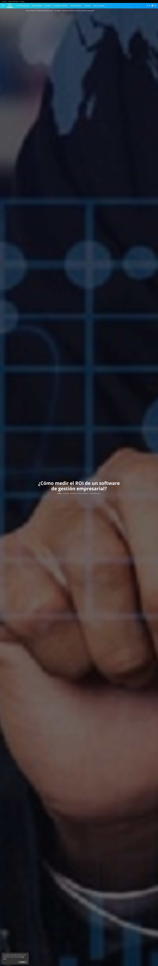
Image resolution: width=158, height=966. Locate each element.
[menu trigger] (4, 5)
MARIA (59, 493)
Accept (22, 962)
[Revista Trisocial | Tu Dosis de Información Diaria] (10, 5)
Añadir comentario (83, 493)
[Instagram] (149, 5)
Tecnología (66, 493)
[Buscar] (155, 5)
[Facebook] (147, 5)
